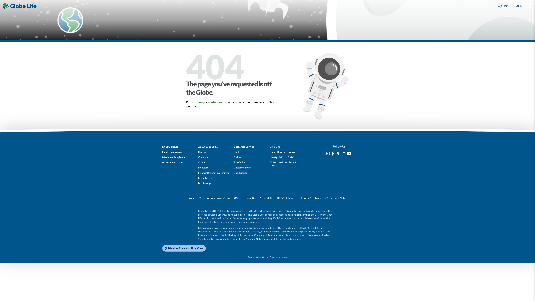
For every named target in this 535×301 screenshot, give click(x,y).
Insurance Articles (172, 162)
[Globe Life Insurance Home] (20, 6)
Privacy (192, 197)
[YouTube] (349, 154)
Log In (518, 6)
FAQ (236, 152)
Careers (202, 162)
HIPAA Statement (286, 197)
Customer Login (242, 167)
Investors (203, 167)
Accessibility (266, 197)
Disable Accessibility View (185, 248)
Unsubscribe (240, 172)
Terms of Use (249, 197)
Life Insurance (170, 146)
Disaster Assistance (310, 197)
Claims (237, 157)
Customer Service (244, 146)
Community (204, 157)
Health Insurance (172, 152)
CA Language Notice (336, 197)
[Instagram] (328, 154)
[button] (529, 6)
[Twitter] (338, 154)
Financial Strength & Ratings (213, 172)
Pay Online (239, 162)
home (199, 102)
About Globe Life (208, 146)
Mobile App (204, 183)
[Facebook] (333, 154)
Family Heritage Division (283, 152)
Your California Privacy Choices (216, 197)
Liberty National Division (283, 157)
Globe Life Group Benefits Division (284, 164)
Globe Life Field (206, 178)
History (202, 152)
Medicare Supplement (174, 157)
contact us (215, 102)
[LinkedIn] (343, 154)
